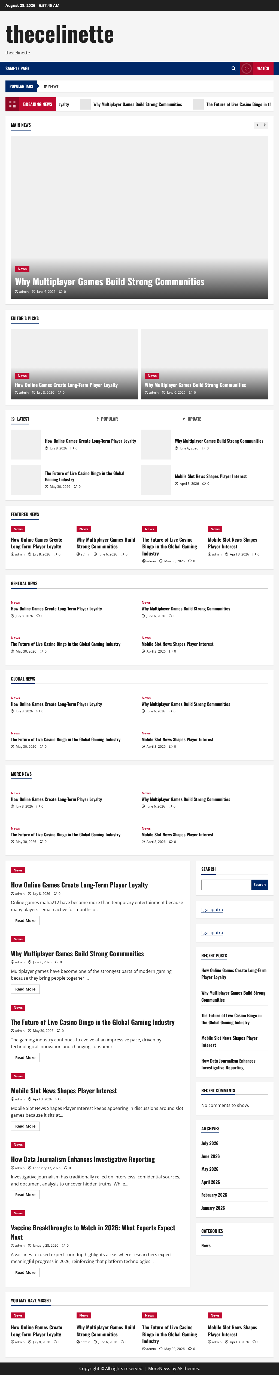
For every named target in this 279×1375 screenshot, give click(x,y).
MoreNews (159, 1368)
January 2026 (213, 1208)
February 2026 (214, 1194)
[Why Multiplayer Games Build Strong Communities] (139, 217)
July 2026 (210, 1143)
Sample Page (17, 68)
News (53, 86)
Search (208, 869)
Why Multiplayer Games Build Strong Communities (124, 104)
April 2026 (210, 1182)
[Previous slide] (257, 125)
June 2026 (210, 1156)
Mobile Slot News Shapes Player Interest (156, 480)
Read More (27, 921)
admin (24, 291)
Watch (263, 68)
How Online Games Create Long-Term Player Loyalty (66, 384)
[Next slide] (264, 125)
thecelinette (59, 32)
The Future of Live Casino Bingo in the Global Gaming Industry (26, 480)
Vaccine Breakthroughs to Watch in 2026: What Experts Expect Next (93, 1231)
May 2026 (210, 1169)
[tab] (54, 420)
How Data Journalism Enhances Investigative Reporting (83, 1159)
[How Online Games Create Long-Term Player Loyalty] (74, 364)
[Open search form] (234, 68)
